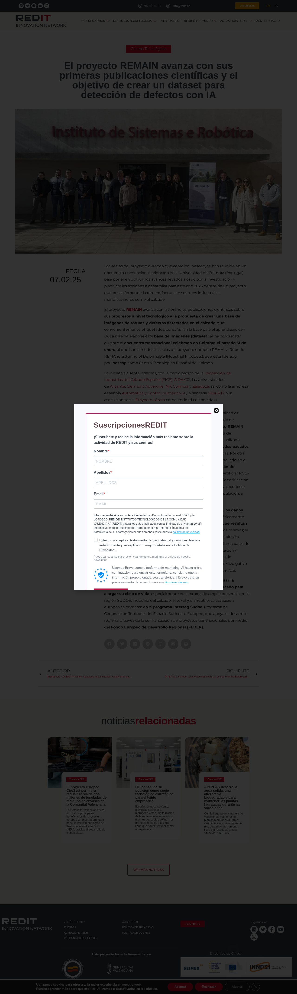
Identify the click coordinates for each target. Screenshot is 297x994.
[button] (216, 410)
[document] (148, 497)
